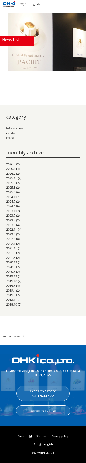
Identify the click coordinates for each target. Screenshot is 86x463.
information (14, 128)
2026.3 (10, 169)
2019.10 (11, 281)
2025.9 (10, 183)
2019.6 (10, 286)
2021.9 (10, 253)
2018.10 (11, 304)
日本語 (22, 4)
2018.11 (11, 300)
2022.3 (10, 239)
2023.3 (10, 225)
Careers (22, 436)
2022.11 (11, 229)
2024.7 (10, 201)
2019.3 (10, 295)
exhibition (13, 133)
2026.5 (10, 164)
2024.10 (11, 197)
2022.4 (10, 234)
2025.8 (10, 187)
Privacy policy (59, 436)
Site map (41, 436)
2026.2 (10, 173)
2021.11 (11, 248)
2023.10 (11, 211)
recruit (11, 138)
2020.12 (11, 262)
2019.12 (11, 276)
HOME (7, 336)
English (35, 4)
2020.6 (10, 272)
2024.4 (10, 206)
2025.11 (11, 178)
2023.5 (10, 220)
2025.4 (10, 192)
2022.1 (10, 244)
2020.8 (10, 267)
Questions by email (43, 411)
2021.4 (10, 258)
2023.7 (10, 215)
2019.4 (10, 290)
